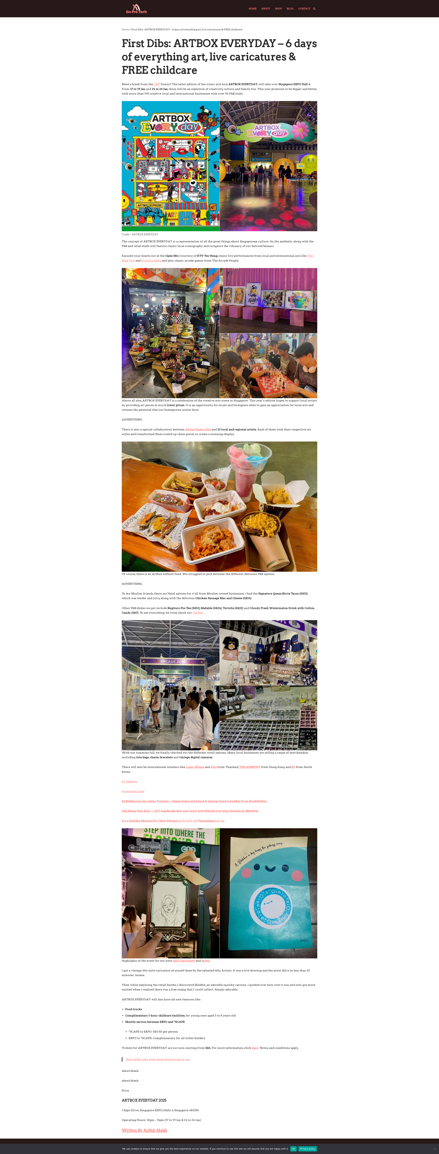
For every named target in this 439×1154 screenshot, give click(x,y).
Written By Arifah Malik (144, 1130)
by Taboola (129, 781)
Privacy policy (307, 1148)
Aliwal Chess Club (198, 429)
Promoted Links (133, 791)
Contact (304, 8)
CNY (157, 84)
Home (253, 8)
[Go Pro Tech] (136, 8)
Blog (290, 8)
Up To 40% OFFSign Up (173, 820)
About (265, 8)
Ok (293, 1148)
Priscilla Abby (151, 260)
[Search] (314, 8)
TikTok (197, 612)
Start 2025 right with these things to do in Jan (158, 1059)
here (255, 1048)
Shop (278, 8)
